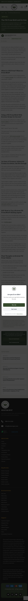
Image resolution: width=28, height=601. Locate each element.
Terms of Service (20, 313)
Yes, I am (14, 305)
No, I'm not (14, 309)
